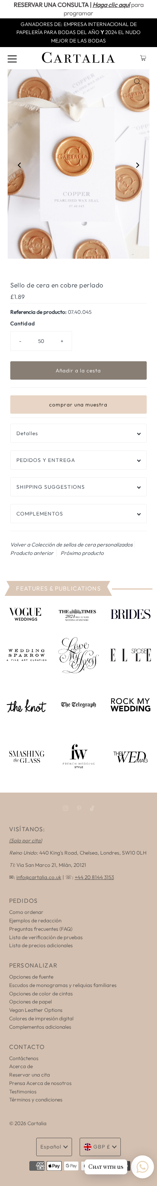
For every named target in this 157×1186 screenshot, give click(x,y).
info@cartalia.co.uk (38, 877)
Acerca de (21, 1066)
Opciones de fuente (31, 976)
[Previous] (19, 165)
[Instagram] (65, 808)
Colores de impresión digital (41, 1018)
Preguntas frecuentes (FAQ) (40, 928)
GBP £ (101, 1146)
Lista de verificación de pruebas (46, 937)
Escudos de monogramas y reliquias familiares (63, 985)
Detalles (27, 433)
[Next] (137, 165)
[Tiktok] (92, 808)
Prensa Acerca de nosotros (40, 1083)
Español (50, 1146)
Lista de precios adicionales (41, 945)
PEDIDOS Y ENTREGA (45, 460)
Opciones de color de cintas (41, 993)
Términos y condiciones (35, 1099)
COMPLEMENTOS (39, 513)
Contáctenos (23, 1058)
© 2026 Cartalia (27, 1123)
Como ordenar (26, 912)
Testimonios (23, 1091)
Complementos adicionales (40, 1026)
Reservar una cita (29, 1074)
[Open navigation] (12, 58)
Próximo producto (82, 553)
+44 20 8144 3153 (94, 877)
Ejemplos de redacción (35, 920)
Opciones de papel (30, 1001)
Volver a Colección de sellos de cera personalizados (71, 544)
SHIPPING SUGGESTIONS (50, 486)
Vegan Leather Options (35, 1010)
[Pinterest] (79, 808)
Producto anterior (31, 553)
